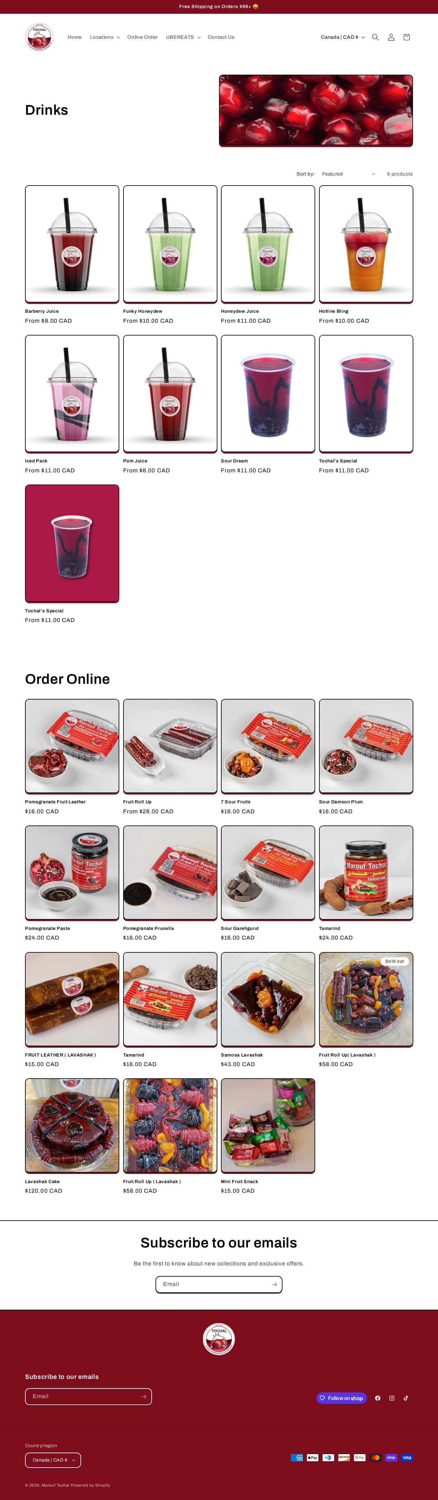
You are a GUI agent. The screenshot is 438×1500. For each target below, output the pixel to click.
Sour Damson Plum (341, 801)
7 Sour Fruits (236, 801)
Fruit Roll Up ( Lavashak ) (152, 1181)
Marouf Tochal (56, 1485)
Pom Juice (135, 460)
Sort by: (306, 174)
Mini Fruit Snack (239, 1181)
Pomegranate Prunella (148, 928)
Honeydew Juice (240, 311)
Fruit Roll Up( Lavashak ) (347, 1054)
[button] (104, 37)
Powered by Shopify (90, 1485)
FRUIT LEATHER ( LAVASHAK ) (60, 1054)
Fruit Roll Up (137, 801)
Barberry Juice (42, 311)
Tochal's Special (338, 460)
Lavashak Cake (42, 1181)
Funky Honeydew (143, 311)
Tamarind (329, 928)
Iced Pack (36, 460)
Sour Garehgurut (240, 928)
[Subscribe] (274, 1284)
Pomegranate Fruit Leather (55, 801)
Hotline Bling (334, 311)
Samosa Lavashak (242, 1054)
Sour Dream (234, 460)
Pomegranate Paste (47, 928)
